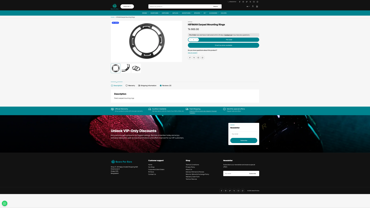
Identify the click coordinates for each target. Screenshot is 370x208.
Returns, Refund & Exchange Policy (197, 174)
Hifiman (190, 22)
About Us (189, 169)
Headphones (154, 13)
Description (118, 85)
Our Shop (151, 167)
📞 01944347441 (232, 2)
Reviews (166, 85)
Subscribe (243, 140)
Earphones (165, 13)
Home (112, 17)
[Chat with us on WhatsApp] (4, 203)
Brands (144, 13)
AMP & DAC (175, 13)
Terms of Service (191, 179)
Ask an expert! (192, 53)
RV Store (151, 172)
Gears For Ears (255, 190)
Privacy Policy (190, 167)
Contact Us (228, 35)
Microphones (186, 13)
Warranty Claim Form (193, 177)
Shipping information (148, 85)
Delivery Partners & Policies (195, 172)
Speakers (197, 13)
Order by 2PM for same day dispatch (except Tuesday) (203, 112)
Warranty (131, 85)
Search (215, 6)
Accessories (213, 13)
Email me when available (223, 45)
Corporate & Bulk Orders (156, 169)
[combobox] (185, 6)
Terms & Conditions (192, 165)
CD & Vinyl (224, 13)
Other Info (126, 6)
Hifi (205, 13)
